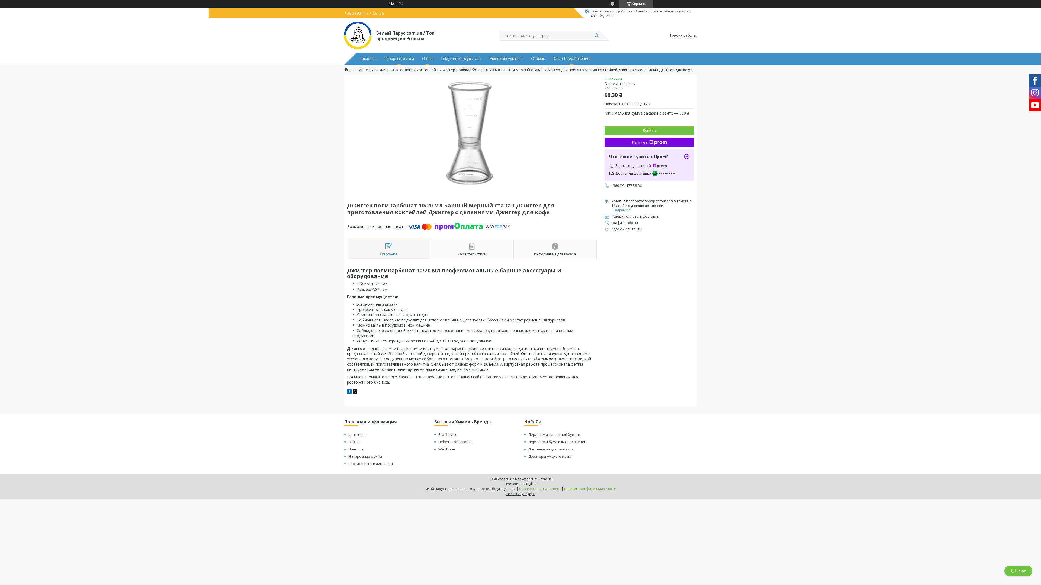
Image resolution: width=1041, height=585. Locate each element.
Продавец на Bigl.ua (520, 484)
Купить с (640, 142)
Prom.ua (545, 479)
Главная (368, 58)
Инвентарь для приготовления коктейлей (397, 69)
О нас (427, 58)
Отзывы (538, 58)
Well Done (446, 449)
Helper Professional (454, 441)
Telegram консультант (461, 58)
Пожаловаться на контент (540, 488)
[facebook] (349, 392)
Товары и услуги (399, 58)
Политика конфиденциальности (590, 488)
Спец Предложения (571, 58)
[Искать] (596, 36)
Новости (355, 449)
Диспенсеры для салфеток (551, 449)
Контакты (356, 434)
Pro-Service (447, 434)
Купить (649, 130)
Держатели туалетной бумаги (554, 434)
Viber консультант (506, 58)
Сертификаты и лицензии (370, 463)
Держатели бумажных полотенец (557, 441)
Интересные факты (365, 456)
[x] (355, 392)
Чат (1022, 571)
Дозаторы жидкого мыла (549, 456)
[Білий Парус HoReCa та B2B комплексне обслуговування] (357, 35)
